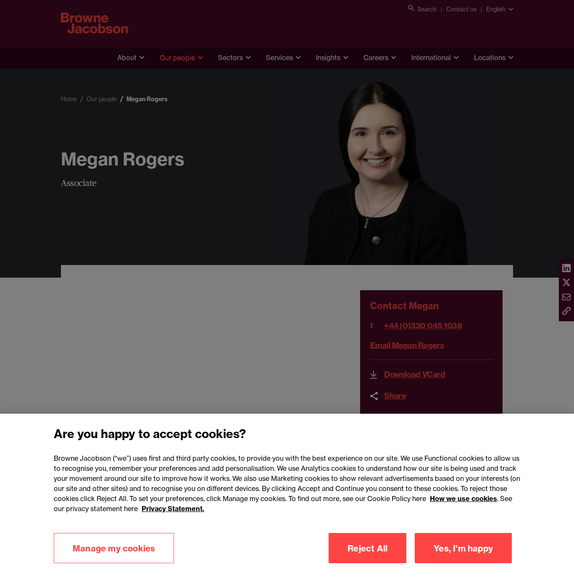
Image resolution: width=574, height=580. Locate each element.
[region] (287, 497)
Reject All (367, 548)
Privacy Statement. (173, 508)
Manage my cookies (114, 548)
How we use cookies (463, 498)
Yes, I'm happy (463, 548)
